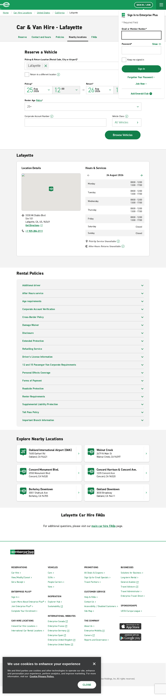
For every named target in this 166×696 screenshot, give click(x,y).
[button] (161, 5)
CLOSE (87, 684)
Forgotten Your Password (140, 77)
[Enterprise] (5, 5)
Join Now (140, 83)
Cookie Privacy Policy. (42, 676)
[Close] (94, 664)
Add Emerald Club (140, 93)
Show (155, 44)
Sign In (141, 68)
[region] (52, 675)
